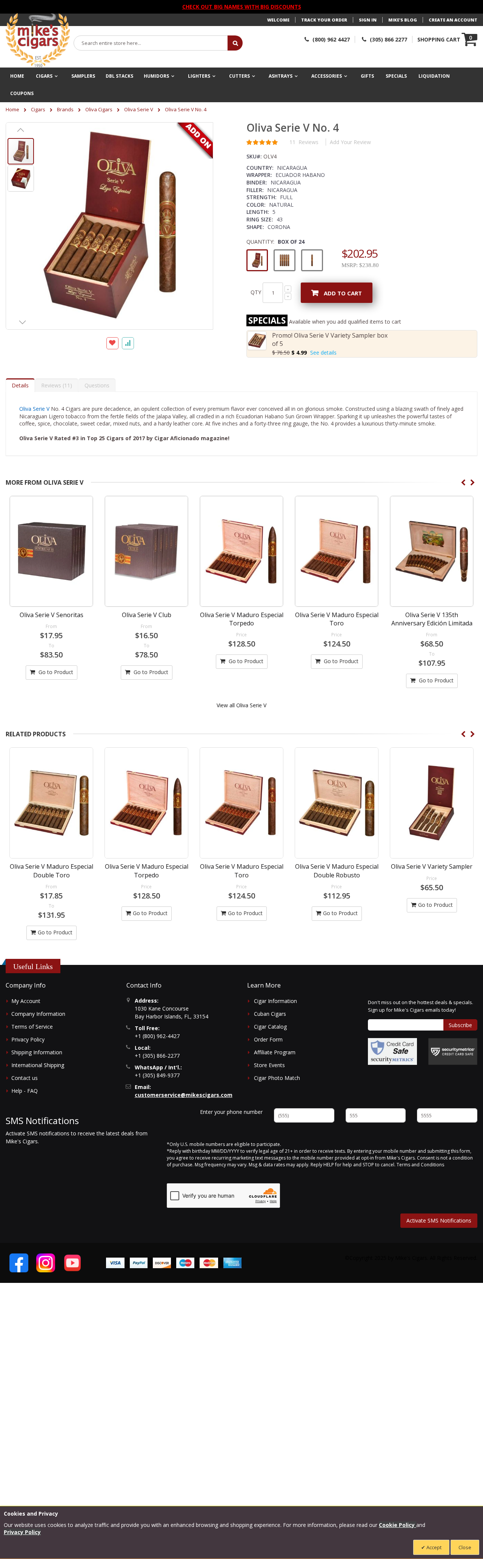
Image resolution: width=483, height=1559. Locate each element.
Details (20, 385)
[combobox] (151, 43)
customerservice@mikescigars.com (183, 1094)
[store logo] (38, 40)
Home (12, 109)
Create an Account (453, 20)
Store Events (269, 1065)
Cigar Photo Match (277, 1077)
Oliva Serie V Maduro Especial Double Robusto (336, 870)
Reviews (55, 385)
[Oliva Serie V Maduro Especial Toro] (336, 551)
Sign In (368, 20)
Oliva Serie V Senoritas (51, 615)
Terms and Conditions (420, 1164)
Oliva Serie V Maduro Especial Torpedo (241, 619)
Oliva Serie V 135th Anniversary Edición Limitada (431, 619)
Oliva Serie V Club (146, 615)
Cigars (38, 109)
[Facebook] (18, 1262)
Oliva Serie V (138, 109)
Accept (433, 1547)
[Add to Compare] (128, 343)
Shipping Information (36, 1052)
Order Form (268, 1039)
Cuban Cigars (270, 1013)
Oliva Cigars (98, 109)
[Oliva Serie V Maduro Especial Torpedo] (241, 551)
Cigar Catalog (270, 1026)
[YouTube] (72, 1262)
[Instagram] (45, 1262)
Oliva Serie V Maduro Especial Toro (336, 619)
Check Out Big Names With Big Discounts (241, 6)
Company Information (38, 1013)
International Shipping (37, 1065)
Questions (97, 385)
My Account (25, 1001)
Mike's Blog (402, 20)
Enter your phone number (231, 1111)
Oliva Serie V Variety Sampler (431, 866)
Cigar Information (275, 1001)
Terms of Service (32, 1026)
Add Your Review (350, 142)
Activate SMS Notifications (438, 1220)
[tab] (20, 385)
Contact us (24, 1077)
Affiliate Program (274, 1052)
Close (464, 1547)
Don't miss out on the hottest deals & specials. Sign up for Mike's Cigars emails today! (420, 1006)
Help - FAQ (24, 1090)
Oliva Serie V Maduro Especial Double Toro (51, 870)
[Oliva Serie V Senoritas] (51, 551)
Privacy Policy (28, 1039)
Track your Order (324, 20)
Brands (65, 109)
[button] (21, 129)
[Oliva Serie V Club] (146, 551)
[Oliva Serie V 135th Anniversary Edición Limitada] (431, 551)
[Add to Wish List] (112, 343)
